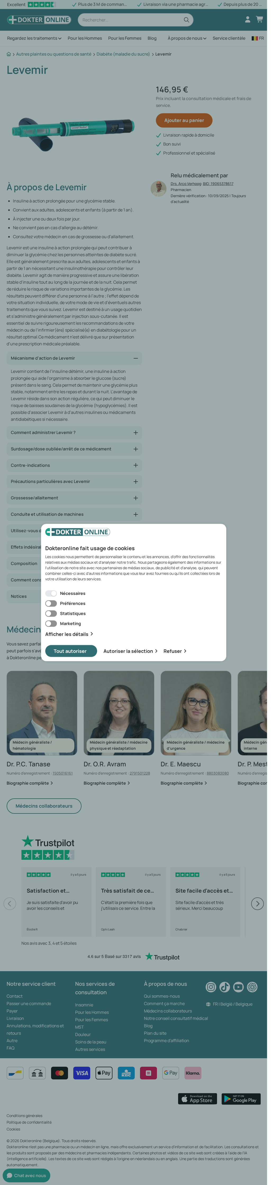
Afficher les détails (66, 634)
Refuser (173, 651)
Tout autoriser (70, 651)
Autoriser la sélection (128, 651)
